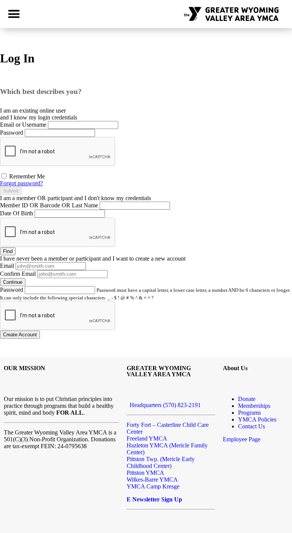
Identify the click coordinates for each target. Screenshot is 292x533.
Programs (249, 412)
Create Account (20, 334)
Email (7, 266)
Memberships (254, 406)
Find (8, 251)
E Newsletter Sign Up (154, 499)
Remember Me (26, 176)
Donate (247, 399)
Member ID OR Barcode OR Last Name (49, 205)
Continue (12, 282)
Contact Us (251, 426)
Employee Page (241, 439)
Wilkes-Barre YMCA (152, 479)
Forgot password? (21, 183)
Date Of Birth (16, 213)
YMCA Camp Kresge (153, 486)
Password (11, 132)
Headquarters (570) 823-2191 (164, 405)
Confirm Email (18, 273)
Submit (11, 191)
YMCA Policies (257, 419)
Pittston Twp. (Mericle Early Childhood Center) (161, 462)
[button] (14, 14)
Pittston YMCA (145, 472)
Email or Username (23, 124)
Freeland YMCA (147, 438)
